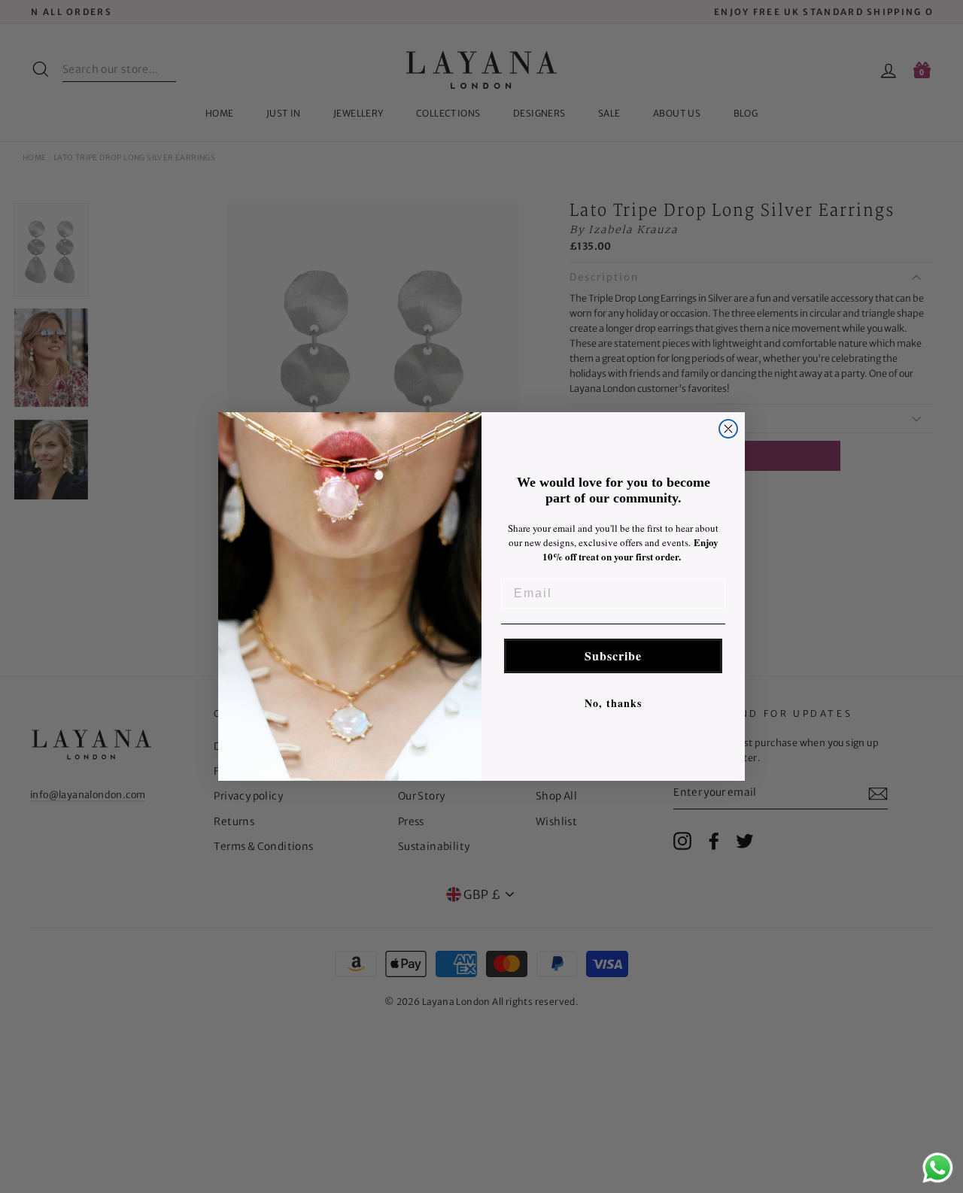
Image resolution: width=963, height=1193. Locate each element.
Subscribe (613, 655)
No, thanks (613, 703)
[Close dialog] (728, 429)
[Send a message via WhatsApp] (937, 1167)
